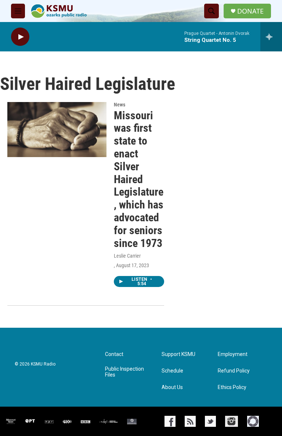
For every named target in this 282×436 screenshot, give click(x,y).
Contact (114, 354)
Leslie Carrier (127, 256)
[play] (20, 37)
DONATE (250, 11)
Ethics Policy (232, 387)
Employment (232, 354)
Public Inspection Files (124, 372)
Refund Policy (234, 371)
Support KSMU (178, 354)
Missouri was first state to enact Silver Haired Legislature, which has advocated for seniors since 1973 (138, 179)
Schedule (172, 371)
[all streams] (271, 36)
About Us (172, 387)
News (119, 105)
